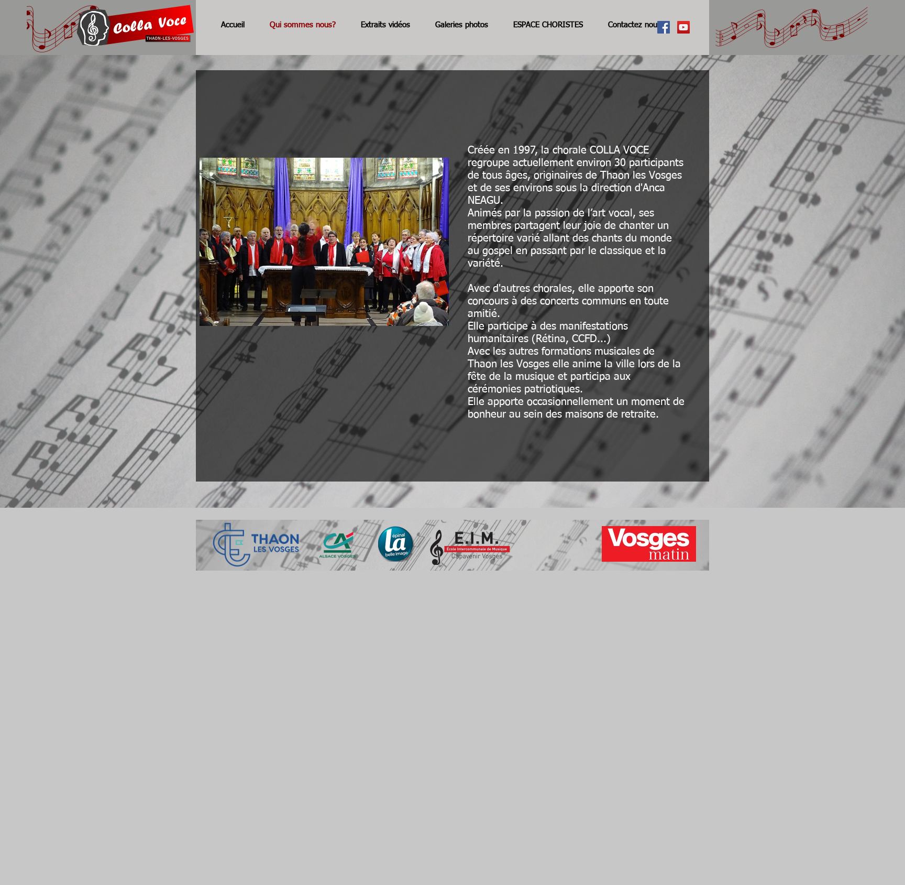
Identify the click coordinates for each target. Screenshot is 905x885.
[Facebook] (663, 27)
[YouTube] (683, 27)
